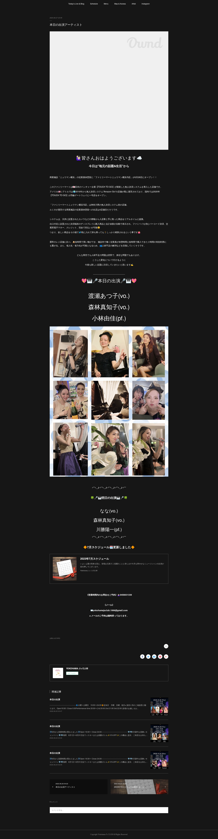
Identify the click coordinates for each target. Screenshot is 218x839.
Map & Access (120, 3)
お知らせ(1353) (55, 638)
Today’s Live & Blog (76, 3)
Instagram (146, 3)
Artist (134, 3)
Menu (106, 3)
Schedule (94, 3)
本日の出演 (55, 699)
